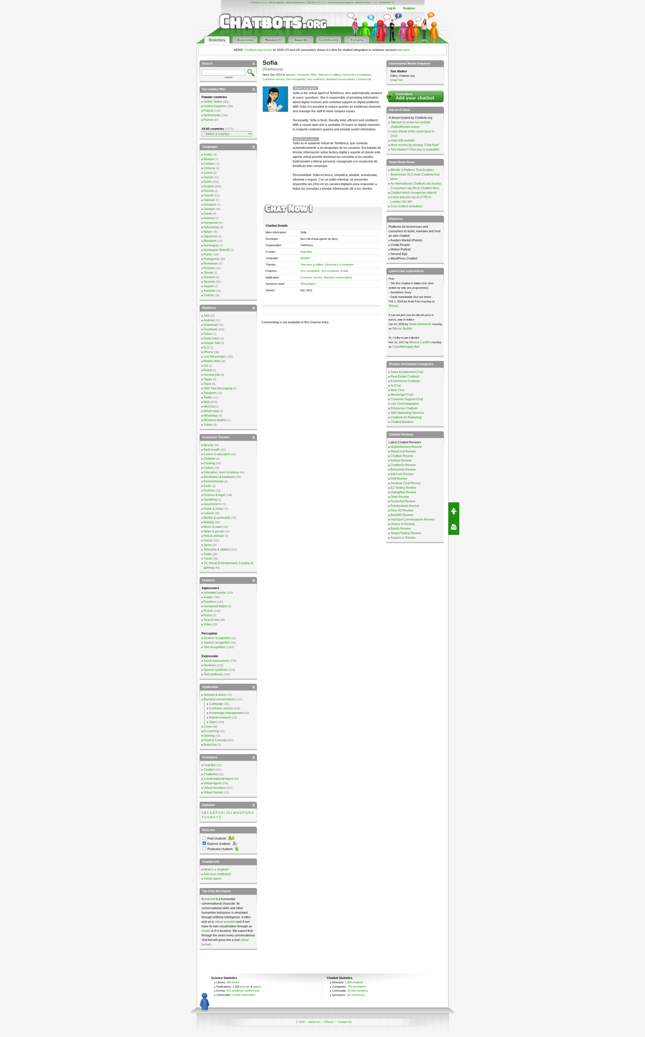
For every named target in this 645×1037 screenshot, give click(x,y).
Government (212, 504)
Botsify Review (401, 528)
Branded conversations (340, 79)
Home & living (213, 508)
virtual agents (276, 2)
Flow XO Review (402, 510)
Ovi (206, 365)
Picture (208, 611)
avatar (206, 931)
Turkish (209, 295)
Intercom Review (402, 474)
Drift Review (399, 478)
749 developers (356, 986)
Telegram (210, 393)
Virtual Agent (307, 283)
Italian (208, 232)
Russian (209, 268)
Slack (207, 384)
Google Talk (212, 343)
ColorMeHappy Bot (406, 347)
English (209, 186)
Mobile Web (212, 361)
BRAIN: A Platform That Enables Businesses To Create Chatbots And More (415, 174)
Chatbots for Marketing (406, 417)
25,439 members (357, 990)
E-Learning (211, 731)
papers (257, 986)
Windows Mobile (215, 420)
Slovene (209, 277)
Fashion (209, 490)
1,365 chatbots (354, 982)
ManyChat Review (403, 451)
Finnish (209, 191)
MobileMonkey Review (406, 447)
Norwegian (211, 245)
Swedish (209, 291)
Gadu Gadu (211, 338)
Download (211, 325)
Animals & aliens (215, 695)
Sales (213, 722)
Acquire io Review (403, 537)
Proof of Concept (215, 740)
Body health (212, 449)
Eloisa (393, 306)
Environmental (213, 481)
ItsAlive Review (401, 460)
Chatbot (255, 2)
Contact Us (345, 1021)
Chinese (209, 168)
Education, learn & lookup (221, 472)
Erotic (207, 486)
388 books (233, 982)
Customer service (273, 79)
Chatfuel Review (402, 456)
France (208, 120)
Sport (207, 545)
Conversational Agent (218, 779)
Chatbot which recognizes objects (414, 192)
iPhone (208, 352)
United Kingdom (215, 106)
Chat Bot (209, 765)
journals (245, 986)
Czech (208, 173)
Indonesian (211, 227)
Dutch (208, 182)
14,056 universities (243, 994)
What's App (211, 411)
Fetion (208, 334)
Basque (209, 159)
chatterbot (385, 2)
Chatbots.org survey (258, 50)
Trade (208, 554)
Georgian (210, 204)
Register (409, 8)
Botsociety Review (403, 469)
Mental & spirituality (217, 518)
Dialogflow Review (403, 492)
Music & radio (213, 527)
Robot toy (210, 744)
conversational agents (340, 2)
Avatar (344, 270)
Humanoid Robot (215, 606)
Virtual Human (213, 792)
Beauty (208, 445)
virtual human (363, 2)
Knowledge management (226, 713)
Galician (209, 200)
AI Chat (396, 385)
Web (313, 74)
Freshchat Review (403, 501)
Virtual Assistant (214, 788)
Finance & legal (214, 495)
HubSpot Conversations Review (412, 519)
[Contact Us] (453, 527)
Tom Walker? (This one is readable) (415, 149)
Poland (208, 110)
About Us (314, 1021)
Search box (211, 620)
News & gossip (214, 531)
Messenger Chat (402, 394)
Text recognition (295, 79)
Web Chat (397, 390)
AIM (206, 316)
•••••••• (228, 77)
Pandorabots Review (405, 506)
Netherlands (212, 115)
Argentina (306, 251)
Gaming (209, 735)
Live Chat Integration (405, 404)
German (209, 209)
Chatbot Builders (402, 422)
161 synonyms (356, 994)
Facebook (303, 74)
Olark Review (400, 497)
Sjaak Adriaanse (420, 324)
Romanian (211, 263)
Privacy (329, 1021)
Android (209, 320)
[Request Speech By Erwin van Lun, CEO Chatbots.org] (453, 510)
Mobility (209, 522)
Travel (208, 558)
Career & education (217, 454)
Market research (220, 717)
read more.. (403, 50)
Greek (208, 213)
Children (209, 458)
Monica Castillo (420, 342)
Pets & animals (214, 536)
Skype (208, 379)
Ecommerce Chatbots (405, 381)
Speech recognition (217, 642)
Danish (208, 177)
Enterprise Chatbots (404, 408)
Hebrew (209, 218)
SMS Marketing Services (407, 413)
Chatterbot (211, 774)
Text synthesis (316, 79)
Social (208, 540)
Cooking (209, 463)
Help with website (403, 140)
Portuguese (211, 259)
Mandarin (210, 241)
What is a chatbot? (216, 869)
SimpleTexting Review (406, 533)
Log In (391, 8)
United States (213, 101)
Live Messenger (214, 356)
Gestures (210, 665)
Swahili (209, 286)
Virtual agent (212, 878)
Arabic (208, 154)
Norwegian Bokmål (217, 250)
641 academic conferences (243, 990)
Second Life (212, 375)
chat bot (311, 2)
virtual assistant (225, 922)
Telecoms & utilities (329, 74)
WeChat (209, 406)
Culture (209, 468)
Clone (208, 726)
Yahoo (208, 424)
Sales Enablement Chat (407, 372)
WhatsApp (211, 415)
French (208, 195)
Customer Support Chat (407, 399)
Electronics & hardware (356, 74)
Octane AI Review (403, 524)
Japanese (210, 236)
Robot (208, 370)
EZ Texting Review (403, 487)
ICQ (206, 347)
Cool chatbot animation (406, 206)
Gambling (210, 499)
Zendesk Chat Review (406, 483)
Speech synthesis (216, 670)
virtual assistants (295, 2)
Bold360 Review (402, 515)
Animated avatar (215, 592)
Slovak (208, 272)
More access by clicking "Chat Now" (415, 145)
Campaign (216, 704)
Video (208, 624)
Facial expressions (216, 660)
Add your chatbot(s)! (217, 874)
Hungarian (211, 222)
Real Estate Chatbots (405, 376)
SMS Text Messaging (218, 388)
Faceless (210, 601)
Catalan (209, 163)
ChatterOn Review (403, 465)
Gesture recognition (217, 638)
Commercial (363, 79)
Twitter (208, 397)
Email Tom (396, 79)
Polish (208, 254)
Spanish (290, 74)
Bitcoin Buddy (402, 328)
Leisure (209, 513)
